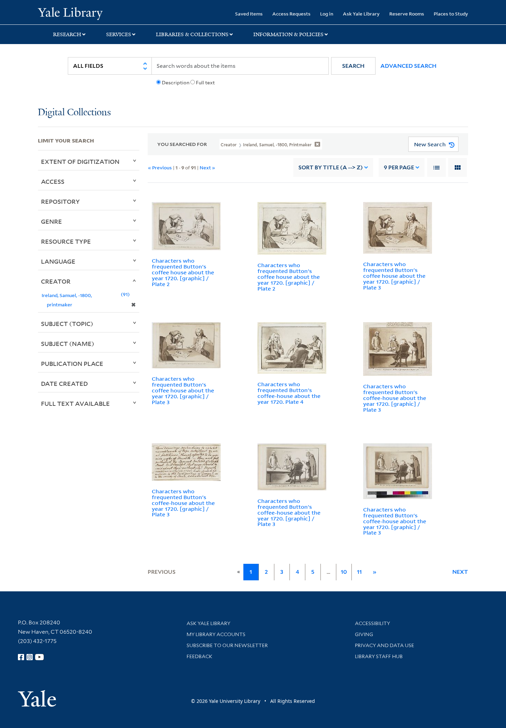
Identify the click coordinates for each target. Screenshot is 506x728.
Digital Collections (74, 112)
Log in (326, 13)
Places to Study (451, 13)
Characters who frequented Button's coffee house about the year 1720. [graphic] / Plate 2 (183, 272)
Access (52, 181)
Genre (51, 221)
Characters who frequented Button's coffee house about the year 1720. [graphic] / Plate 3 (394, 276)
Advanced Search (408, 66)
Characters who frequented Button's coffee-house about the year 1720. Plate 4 (288, 393)
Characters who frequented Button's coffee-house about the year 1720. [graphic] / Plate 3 (394, 398)
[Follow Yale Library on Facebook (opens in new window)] (21, 657)
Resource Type (66, 241)
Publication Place (72, 363)
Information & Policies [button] (288, 34)
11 (359, 572)
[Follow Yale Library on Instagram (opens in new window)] (30, 657)
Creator (56, 281)
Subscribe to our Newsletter (227, 645)
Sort (330, 167)
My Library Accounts (216, 634)
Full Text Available (75, 403)
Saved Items (249, 13)
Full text (205, 82)
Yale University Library (70, 13)
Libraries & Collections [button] (192, 34)
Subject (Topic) (67, 323)
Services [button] (118, 34)
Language (58, 261)
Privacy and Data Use (384, 645)
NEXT (460, 572)
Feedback (199, 656)
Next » (207, 167)
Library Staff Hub (379, 656)
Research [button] (67, 34)
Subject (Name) (67, 343)
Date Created (64, 383)
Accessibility (372, 623)
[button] (353, 66)
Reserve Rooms (406, 13)
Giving (364, 634)
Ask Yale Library (361, 13)
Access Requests (291, 13)
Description (175, 82)
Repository (60, 201)
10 (344, 572)
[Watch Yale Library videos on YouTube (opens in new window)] (39, 657)
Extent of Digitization (80, 161)
